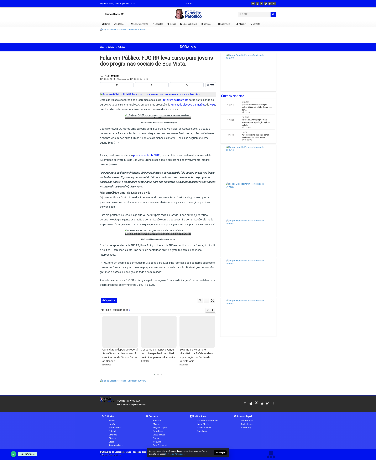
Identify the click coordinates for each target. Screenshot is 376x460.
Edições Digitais (189, 24)
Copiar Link (110, 300)
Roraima (188, 47)
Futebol (112, 431)
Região (112, 424)
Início (102, 47)
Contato (256, 24)
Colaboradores (204, 427)
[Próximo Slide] (212, 310)
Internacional (115, 427)
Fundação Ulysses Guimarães (188, 104)
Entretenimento (140, 24)
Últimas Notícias (232, 96)
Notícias (121, 47)
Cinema (112, 438)
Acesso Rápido (244, 416)
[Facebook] (274, 3)
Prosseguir (220, 453)
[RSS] (253, 3)
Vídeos (172, 24)
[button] (154, 374)
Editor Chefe (203, 424)
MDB (212, 104)
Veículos (157, 442)
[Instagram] (265, 3)
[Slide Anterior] (207, 310)
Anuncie (157, 420)
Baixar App (246, 427)
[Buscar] (273, 14)
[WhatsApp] (13, 454)
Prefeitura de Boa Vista (175, 99)
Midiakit (242, 24)
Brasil (111, 442)
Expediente (202, 431)
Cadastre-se (247, 424)
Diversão (113, 435)
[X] (261, 3)
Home (107, 24)
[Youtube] (257, 3)
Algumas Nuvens (113, 14)
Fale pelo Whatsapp (27, 454)
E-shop (156, 438)
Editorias (120, 24)
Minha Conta (247, 420)
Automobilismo (116, 445)
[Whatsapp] (270, 3)
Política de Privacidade (207, 420)
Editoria (111, 47)
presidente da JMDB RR (147, 155)
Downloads (158, 431)
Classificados (159, 435)
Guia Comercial (160, 445)
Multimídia (225, 24)
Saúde (112, 420)
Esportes (158, 24)
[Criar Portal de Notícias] (271, 454)
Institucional (200, 416)
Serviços (207, 24)
